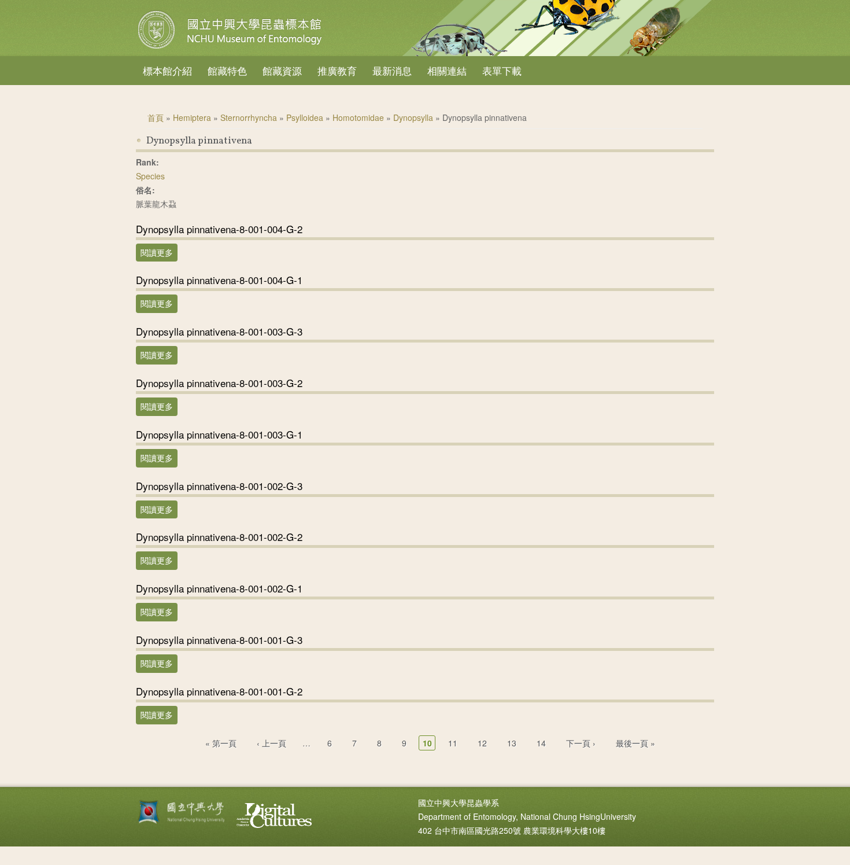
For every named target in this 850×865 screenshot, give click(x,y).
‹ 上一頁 (271, 743)
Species (150, 176)
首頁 (155, 117)
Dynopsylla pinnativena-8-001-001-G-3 (219, 639)
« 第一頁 (220, 743)
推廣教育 (337, 70)
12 (482, 743)
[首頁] (231, 48)
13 (511, 743)
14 (541, 743)
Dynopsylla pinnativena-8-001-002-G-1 (219, 588)
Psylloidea (304, 117)
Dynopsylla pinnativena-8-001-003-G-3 (219, 331)
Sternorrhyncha (248, 117)
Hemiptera (192, 117)
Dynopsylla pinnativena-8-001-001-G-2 (219, 691)
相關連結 (447, 70)
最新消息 (392, 70)
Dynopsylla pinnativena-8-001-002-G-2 (219, 536)
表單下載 (502, 70)
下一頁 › (581, 743)
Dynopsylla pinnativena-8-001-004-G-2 (219, 229)
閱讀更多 (159, 252)
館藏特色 (227, 70)
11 (452, 743)
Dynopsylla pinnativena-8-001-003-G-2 (219, 383)
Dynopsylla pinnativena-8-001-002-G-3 (219, 485)
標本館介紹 (167, 70)
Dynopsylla (413, 117)
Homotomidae (358, 117)
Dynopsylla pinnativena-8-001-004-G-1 (219, 280)
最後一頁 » (635, 743)
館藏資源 (282, 70)
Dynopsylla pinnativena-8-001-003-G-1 (219, 434)
